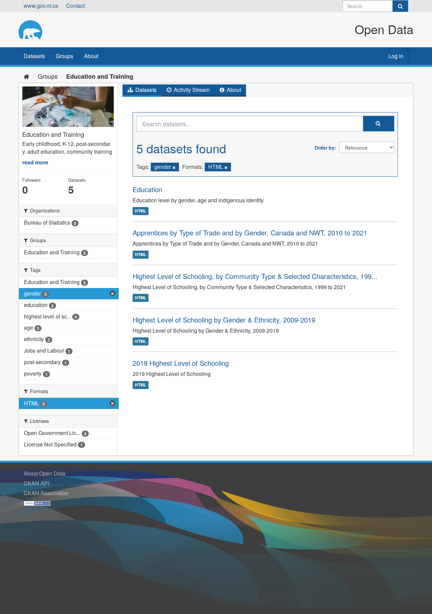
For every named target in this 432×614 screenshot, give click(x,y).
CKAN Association (46, 493)
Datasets (34, 56)
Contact (75, 5)
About (91, 56)
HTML (140, 211)
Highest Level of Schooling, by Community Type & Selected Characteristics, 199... (255, 276)
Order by (324, 147)
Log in (395, 56)
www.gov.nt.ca (41, 5)
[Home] (26, 76)
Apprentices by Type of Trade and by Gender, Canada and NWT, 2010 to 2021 (250, 232)
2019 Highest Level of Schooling (181, 363)
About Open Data (44, 473)
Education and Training (99, 76)
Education (147, 189)
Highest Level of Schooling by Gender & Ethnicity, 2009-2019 (224, 320)
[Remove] (174, 167)
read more (35, 162)
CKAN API (36, 483)
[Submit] (400, 6)
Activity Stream (191, 90)
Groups (64, 56)
